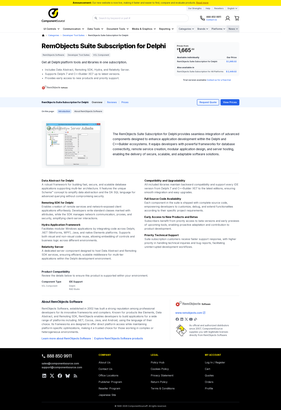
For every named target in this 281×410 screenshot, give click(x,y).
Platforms (217, 28)
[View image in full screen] (73, 144)
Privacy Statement (162, 375)
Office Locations (108, 375)
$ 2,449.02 (231, 71)
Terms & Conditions (163, 388)
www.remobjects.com (188, 312)
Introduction (64, 111)
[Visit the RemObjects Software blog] (195, 319)
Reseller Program (109, 388)
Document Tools (116, 28)
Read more (202, 2)
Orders (209, 382)
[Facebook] (59, 375)
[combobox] (140, 18)
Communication (72, 28)
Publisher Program (110, 382)
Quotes (209, 375)
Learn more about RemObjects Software (66, 338)
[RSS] (75, 375)
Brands (201, 28)
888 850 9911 (59, 356)
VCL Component (101, 55)
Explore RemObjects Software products (118, 338)
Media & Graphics (142, 28)
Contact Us (105, 369)
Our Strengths (195, 8)
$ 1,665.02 (231, 61)
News (232, 28)
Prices (124, 102)
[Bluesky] (67, 375)
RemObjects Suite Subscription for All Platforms (200, 71)
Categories (185, 28)
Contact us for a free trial (219, 80)
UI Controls (50, 28)
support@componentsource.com (62, 367)
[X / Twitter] (52, 375)
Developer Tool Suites (74, 35)
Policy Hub (157, 362)
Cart (207, 369)
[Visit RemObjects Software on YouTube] (191, 319)
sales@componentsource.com (60, 363)
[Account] (227, 18)
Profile (209, 388)
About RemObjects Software (88, 111)
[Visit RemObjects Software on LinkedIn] (182, 319)
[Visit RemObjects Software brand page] (55, 87)
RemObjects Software (53, 55)
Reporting (164, 28)
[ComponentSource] (53, 15)
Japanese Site (107, 395)
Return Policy (159, 382)
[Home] (43, 35)
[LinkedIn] (44, 375)
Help (208, 8)
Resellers (219, 8)
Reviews (112, 102)
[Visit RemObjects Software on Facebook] (177, 319)
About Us (104, 362)
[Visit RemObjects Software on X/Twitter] (186, 319)
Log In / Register (215, 362)
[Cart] (236, 18)
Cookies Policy (160, 369)
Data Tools (93, 28)
